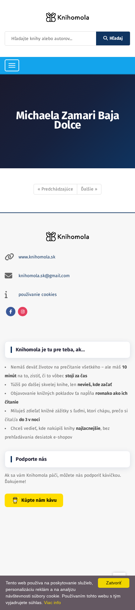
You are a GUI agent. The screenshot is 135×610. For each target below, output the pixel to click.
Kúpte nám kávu (39, 500)
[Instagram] (22, 311)
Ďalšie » (89, 189)
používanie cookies (38, 294)
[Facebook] (10, 311)
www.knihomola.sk (37, 257)
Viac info (52, 602)
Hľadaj (116, 38)
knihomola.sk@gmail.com (44, 275)
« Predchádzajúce (55, 189)
